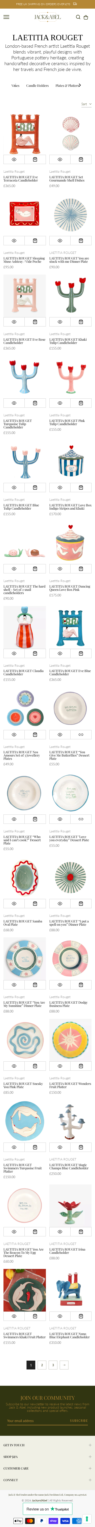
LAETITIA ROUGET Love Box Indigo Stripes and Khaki (70, 507)
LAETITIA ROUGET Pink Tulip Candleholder (67, 422)
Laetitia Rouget (14, 171)
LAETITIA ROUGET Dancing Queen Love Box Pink (69, 588)
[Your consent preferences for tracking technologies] (87, 1518)
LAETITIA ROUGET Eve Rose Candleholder (24, 341)
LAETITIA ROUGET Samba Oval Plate (22, 923)
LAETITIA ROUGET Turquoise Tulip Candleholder (17, 423)
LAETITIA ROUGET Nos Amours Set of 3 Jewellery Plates (21, 755)
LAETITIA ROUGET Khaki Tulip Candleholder (68, 341)
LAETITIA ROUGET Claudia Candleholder (23, 672)
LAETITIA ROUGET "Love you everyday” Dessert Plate (69, 838)
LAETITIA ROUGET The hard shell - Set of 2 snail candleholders (24, 589)
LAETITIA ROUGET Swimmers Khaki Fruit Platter (24, 1335)
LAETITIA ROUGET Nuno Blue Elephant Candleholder (69, 1335)
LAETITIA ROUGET (62, 253)
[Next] (79, 86)
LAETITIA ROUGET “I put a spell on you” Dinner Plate (69, 923)
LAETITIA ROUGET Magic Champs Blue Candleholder (69, 1166)
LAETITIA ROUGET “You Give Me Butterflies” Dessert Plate (69, 755)
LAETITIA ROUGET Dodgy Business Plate (68, 1004)
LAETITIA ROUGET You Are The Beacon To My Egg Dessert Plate (23, 1252)
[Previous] (15, 86)
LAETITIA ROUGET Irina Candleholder (67, 1251)
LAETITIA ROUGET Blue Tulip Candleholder (21, 507)
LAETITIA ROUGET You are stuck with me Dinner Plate (69, 260)
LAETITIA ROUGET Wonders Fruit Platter (70, 1085)
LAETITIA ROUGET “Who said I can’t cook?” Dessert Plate (22, 839)
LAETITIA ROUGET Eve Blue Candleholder (70, 672)
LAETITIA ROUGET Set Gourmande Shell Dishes (66, 178)
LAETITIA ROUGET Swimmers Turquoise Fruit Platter (22, 1168)
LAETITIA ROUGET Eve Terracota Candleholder (20, 178)
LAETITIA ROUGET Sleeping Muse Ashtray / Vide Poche (24, 260)
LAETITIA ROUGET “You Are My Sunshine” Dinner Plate (24, 1004)
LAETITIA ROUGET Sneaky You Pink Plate (23, 1085)
